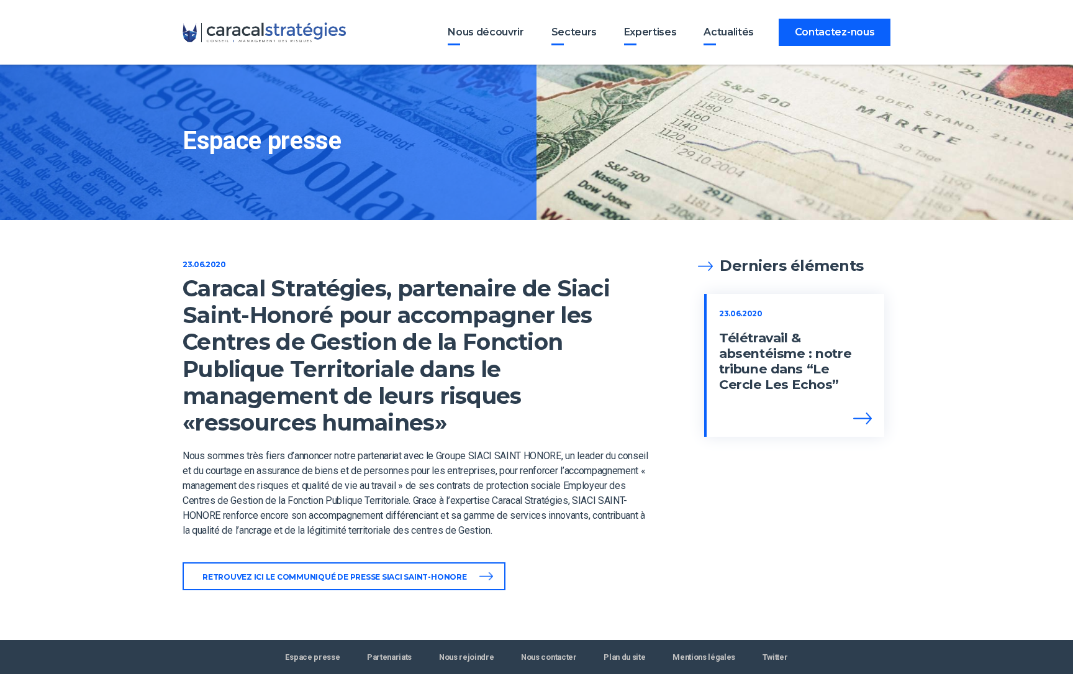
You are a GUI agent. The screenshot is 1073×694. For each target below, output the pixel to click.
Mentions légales (703, 657)
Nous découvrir (486, 32)
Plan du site (624, 657)
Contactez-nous (835, 32)
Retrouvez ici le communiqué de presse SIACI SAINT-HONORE (334, 577)
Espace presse (312, 657)
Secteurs (574, 32)
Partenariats (389, 657)
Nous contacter (549, 657)
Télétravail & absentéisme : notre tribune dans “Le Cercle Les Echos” (785, 361)
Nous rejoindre (466, 657)
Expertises (650, 32)
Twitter (775, 657)
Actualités (729, 32)
